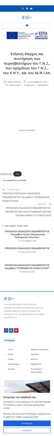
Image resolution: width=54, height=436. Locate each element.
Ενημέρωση (29, 85)
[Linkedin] (27, 8)
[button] (27, 25)
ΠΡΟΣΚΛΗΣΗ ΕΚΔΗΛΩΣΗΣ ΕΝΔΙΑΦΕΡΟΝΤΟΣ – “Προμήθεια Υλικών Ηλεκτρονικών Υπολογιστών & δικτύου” (27, 234)
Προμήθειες (43, 85)
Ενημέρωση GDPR (30, 417)
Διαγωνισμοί (15, 85)
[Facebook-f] (23, 8)
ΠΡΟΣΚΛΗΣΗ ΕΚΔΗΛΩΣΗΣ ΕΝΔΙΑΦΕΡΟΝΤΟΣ (27, 248)
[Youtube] (31, 8)
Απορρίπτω (27, 430)
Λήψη (17, 174)
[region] (27, 414)
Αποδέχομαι (27, 423)
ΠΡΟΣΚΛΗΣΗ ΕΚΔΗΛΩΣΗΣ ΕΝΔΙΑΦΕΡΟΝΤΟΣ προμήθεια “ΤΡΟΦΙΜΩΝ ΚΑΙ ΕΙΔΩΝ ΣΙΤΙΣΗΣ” (27, 266)
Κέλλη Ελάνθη (14, 82)
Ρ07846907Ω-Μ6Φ (6, 174)
